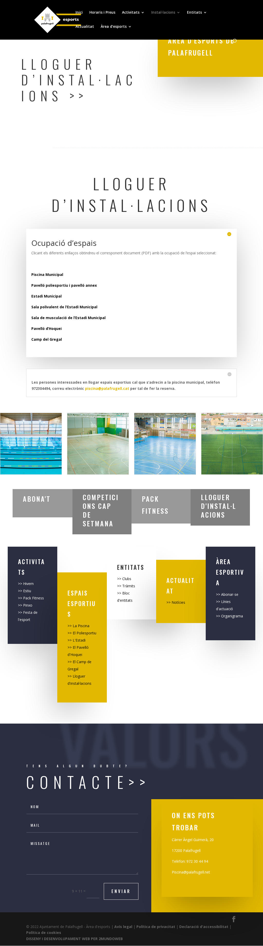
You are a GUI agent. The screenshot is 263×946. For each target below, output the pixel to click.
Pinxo (27, 605)
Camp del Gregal (46, 339)
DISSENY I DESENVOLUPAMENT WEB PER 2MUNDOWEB (74, 938)
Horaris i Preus (102, 13)
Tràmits (128, 585)
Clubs (126, 578)
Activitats (130, 13)
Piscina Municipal (47, 274)
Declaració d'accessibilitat (203, 926)
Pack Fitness (33, 598)
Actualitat (85, 27)
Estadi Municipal (46, 296)
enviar (121, 891)
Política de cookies (43, 932)
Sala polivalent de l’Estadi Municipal (64, 306)
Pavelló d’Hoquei (46, 328)
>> (20, 583)
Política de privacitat (155, 926)
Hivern (28, 583)
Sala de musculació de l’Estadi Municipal (68, 317)
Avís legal (123, 926)
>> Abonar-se (227, 594)
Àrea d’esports (114, 27)
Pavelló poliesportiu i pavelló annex (64, 285)
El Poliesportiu (84, 632)
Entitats (194, 13)
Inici (79, 13)
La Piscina (80, 625)
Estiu (27, 590)
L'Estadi (79, 640)
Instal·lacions (163, 13)
